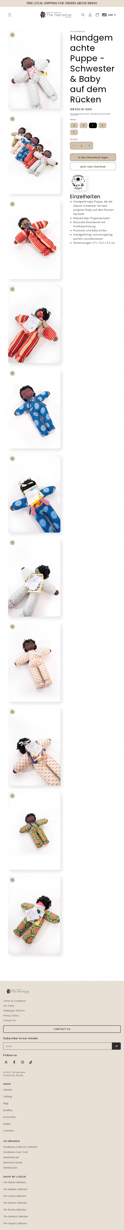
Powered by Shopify (13, 1075)
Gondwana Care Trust (15, 1152)
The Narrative (18, 1072)
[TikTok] (31, 1062)
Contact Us (9, 1020)
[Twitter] (6, 1062)
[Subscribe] (116, 1046)
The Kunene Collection (15, 1202)
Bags (6, 1103)
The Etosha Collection (14, 1209)
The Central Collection (14, 1195)
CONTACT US (62, 1029)
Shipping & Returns (14, 1010)
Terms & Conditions (14, 1000)
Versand (74, 114)
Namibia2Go (10, 1167)
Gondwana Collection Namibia (20, 1146)
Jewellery (7, 1110)
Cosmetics (8, 1130)
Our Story (8, 1005)
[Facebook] (14, 1062)
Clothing (7, 1096)
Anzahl (73, 139)
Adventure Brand (12, 1162)
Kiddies (7, 1123)
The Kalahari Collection (15, 1189)
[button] (9, 14)
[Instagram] (23, 1062)
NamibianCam (11, 1157)
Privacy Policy (11, 1015)
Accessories (9, 1116)
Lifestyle (7, 1089)
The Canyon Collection (15, 1223)
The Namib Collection (14, 1182)
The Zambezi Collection (15, 1216)
